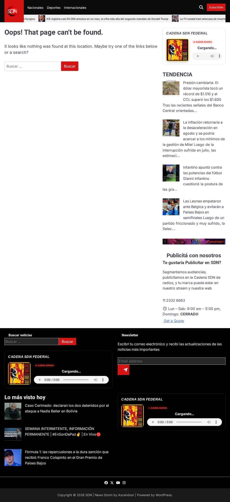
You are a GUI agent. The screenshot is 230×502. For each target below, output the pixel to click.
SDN (88, 495)
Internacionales (75, 7)
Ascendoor (126, 495)
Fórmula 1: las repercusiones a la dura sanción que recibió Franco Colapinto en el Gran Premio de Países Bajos (66, 457)
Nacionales (35, 7)
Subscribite (216, 7)
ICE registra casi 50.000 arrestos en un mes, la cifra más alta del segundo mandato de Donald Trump (91, 18)
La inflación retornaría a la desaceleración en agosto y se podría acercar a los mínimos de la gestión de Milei (194, 133)
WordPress (164, 495)
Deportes (53, 7)
